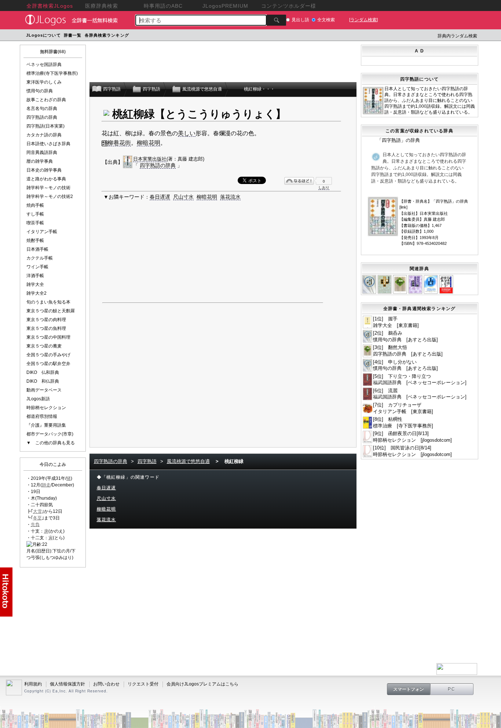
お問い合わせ (106, 684)
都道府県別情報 (41, 416)
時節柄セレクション (46, 407)
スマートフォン (408, 689)
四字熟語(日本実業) (45, 126)
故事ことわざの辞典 (46, 99)
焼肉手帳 (35, 205)
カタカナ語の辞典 (44, 134)
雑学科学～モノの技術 (48, 187)
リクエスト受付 (143, 684)
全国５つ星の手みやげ (48, 354)
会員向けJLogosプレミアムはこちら (202, 684)
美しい (186, 133)
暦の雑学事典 (39, 161)
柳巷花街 (119, 143)
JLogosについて (43, 35)
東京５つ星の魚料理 (46, 328)
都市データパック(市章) (49, 434)
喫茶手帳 (35, 222)
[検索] (276, 20)
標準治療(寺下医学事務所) (52, 73)
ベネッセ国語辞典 (44, 64)
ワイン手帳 (37, 266)
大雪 (37, 511)
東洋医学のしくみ (44, 82)
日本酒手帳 (37, 249)
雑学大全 (35, 284)
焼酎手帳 (35, 240)
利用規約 (33, 684)
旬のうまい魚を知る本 (48, 302)
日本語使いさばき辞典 (48, 143)
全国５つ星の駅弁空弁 (48, 363)
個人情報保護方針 (67, 684)
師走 (46, 485)
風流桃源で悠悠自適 (188, 461)
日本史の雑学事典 (44, 170)
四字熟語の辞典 (41, 117)
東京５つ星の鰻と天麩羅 (50, 310)
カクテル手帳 (39, 258)
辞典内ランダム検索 (457, 35)
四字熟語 (147, 461)
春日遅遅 (160, 197)
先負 (35, 524)
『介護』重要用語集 (46, 425)
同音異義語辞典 (41, 152)
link (403, 207)
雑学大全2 (36, 293)
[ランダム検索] (363, 19)
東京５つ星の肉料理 (46, 319)
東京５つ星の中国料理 (48, 337)
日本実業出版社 (150, 159)
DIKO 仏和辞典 (42, 372)
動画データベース (44, 390)
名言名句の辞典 (41, 108)
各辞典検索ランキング (107, 35)
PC (452, 689)
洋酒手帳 (35, 275)
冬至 (37, 518)
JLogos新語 (38, 398)
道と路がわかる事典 (46, 178)
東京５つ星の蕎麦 (44, 346)
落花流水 (230, 197)
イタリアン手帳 (41, 231)
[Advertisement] (269, 36)
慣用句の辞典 (39, 90)
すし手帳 (35, 214)
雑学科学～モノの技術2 (49, 196)
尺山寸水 (183, 197)
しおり (323, 187)
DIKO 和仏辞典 (42, 381)
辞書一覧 (72, 35)
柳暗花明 (148, 143)
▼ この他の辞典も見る (50, 442)
